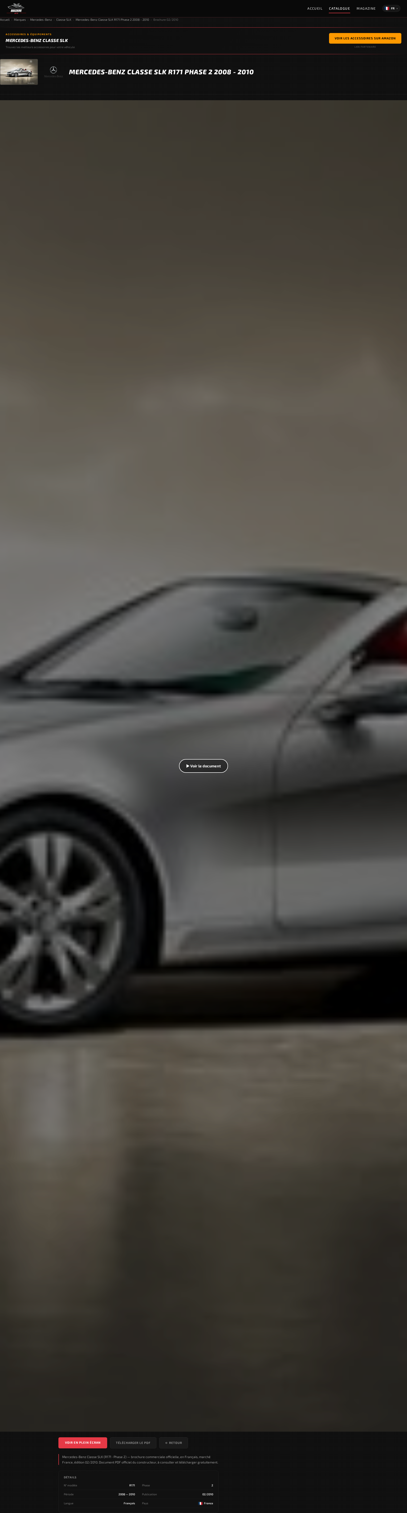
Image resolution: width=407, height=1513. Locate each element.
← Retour (173, 1443)
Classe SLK (63, 19)
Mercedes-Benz (41, 19)
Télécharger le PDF (133, 1443)
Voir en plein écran (83, 1442)
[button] (203, 766)
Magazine (366, 8)
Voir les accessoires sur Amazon (365, 38)
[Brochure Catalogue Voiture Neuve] (16, 8)
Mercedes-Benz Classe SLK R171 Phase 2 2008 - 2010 (112, 19)
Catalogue (339, 8)
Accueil (314, 8)
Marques (20, 19)
